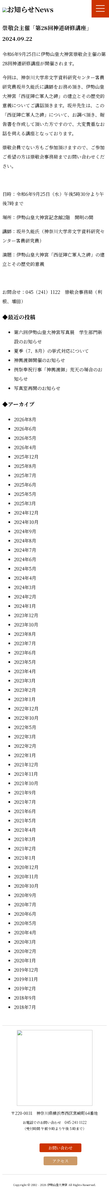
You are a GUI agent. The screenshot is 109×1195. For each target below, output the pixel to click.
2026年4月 (25, 447)
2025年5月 (25, 494)
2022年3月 (25, 736)
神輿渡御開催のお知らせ (39, 360)
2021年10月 (26, 783)
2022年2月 (25, 746)
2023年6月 (25, 652)
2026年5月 (25, 438)
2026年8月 (25, 419)
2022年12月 (26, 708)
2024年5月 (25, 568)
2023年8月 (25, 634)
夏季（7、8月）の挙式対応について (51, 351)
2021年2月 (25, 848)
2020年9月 (25, 895)
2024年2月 (25, 596)
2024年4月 (25, 578)
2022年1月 (25, 755)
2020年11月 (26, 876)
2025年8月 (25, 466)
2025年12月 (26, 456)
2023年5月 (25, 662)
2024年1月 (25, 606)
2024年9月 (25, 531)
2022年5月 (25, 727)
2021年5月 (25, 820)
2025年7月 (25, 475)
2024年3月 (25, 587)
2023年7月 (25, 643)
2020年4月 (25, 932)
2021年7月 (25, 802)
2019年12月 (26, 969)
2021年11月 (26, 774)
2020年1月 (25, 960)
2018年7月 (25, 1007)
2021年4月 (25, 830)
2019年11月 (26, 979)
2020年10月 (26, 885)
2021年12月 (26, 764)
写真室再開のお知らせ (37, 388)
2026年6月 (25, 428)
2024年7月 (25, 550)
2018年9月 (25, 997)
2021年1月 (25, 857)
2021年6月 (25, 811)
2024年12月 (26, 512)
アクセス (60, 1161)
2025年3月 (25, 503)
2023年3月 (25, 680)
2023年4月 (25, 671)
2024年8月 (25, 540)
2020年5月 (25, 923)
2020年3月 (25, 941)
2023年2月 (25, 690)
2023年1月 (25, 699)
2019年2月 (25, 988)
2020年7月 (25, 904)
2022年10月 (26, 718)
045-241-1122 (76, 1122)
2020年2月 (25, 951)
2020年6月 (25, 913)
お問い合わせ (60, 1148)
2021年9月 (25, 792)
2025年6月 (25, 484)
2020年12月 (26, 867)
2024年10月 (26, 522)
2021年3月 (25, 839)
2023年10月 (26, 624)
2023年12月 (26, 615)
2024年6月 (25, 559)
